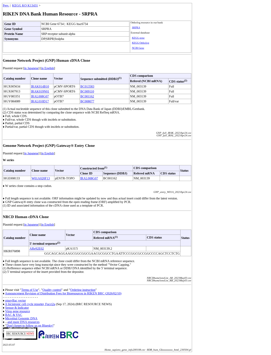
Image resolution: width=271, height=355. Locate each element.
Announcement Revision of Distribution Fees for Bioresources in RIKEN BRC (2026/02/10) (63, 293)
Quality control (51, 290)
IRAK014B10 (40, 86)
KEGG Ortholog (140, 42)
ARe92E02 (37, 248)
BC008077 (87, 101)
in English (47, 68)
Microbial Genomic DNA (21, 318)
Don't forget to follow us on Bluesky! (30, 325)
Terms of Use (29, 290)
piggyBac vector (15, 300)
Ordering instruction (82, 290)
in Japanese (31, 68)
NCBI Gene (138, 48)
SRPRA (136, 27)
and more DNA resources (23, 322)
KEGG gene (138, 38)
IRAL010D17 (40, 101)
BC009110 (87, 91)
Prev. (6, 5)
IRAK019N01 (40, 91)
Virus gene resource (17, 311)
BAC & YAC (13, 315)
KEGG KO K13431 (25, 5)
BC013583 (87, 86)
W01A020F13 (41, 178)
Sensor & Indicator (17, 307)
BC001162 (87, 96)
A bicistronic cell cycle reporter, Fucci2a (30, 304)
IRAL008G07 (40, 96)
